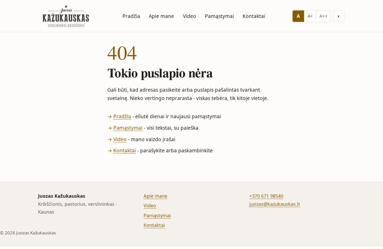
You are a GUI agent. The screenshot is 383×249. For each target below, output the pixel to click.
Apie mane (161, 16)
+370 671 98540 (266, 196)
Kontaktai (254, 16)
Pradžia (131, 16)
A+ (310, 16)
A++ (323, 16)
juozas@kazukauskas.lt (274, 204)
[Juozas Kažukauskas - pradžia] (66, 16)
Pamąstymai (219, 16)
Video (189, 16)
